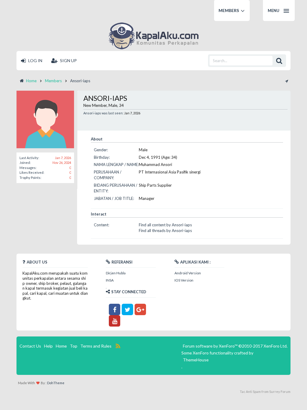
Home (61, 345)
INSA (110, 280)
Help (48, 345)
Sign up (68, 60)
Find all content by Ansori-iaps (165, 224)
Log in (34, 60)
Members (229, 10)
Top (73, 345)
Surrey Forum (280, 391)
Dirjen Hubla (116, 273)
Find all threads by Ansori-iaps (165, 230)
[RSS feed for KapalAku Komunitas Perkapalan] (118, 346)
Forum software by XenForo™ (235, 345)
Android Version (187, 273)
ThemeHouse (196, 359)
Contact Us (30, 345)
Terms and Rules (96, 345)
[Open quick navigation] (286, 81)
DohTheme (55, 383)
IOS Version (183, 280)
